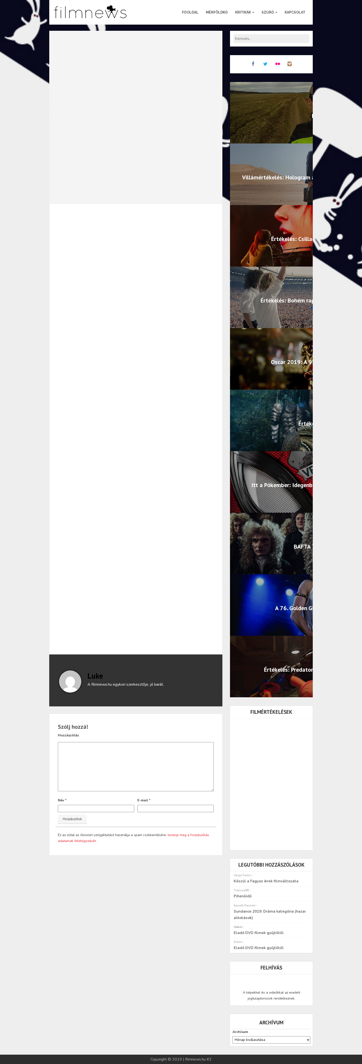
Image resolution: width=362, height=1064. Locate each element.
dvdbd (107, 613)
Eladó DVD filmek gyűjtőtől (259, 932)
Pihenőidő (243, 896)
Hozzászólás (68, 735)
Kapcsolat (295, 12)
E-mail (142, 800)
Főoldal (190, 12)
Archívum (240, 1032)
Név (61, 800)
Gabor (238, 927)
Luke (95, 676)
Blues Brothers (81, 613)
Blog (106, 225)
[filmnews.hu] (90, 12)
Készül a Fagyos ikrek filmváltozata (266, 881)
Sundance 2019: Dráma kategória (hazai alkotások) (270, 914)
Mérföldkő (217, 12)
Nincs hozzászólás (135, 225)
